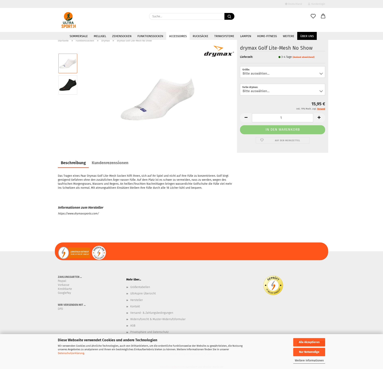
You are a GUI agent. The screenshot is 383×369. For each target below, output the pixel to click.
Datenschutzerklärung (71, 353)
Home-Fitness (267, 36)
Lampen (245, 36)
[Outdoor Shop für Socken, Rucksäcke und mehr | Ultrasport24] (69, 20)
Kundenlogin (317, 4)
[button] (323, 16)
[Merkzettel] (313, 16)
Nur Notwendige (309, 352)
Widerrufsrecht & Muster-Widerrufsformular (158, 319)
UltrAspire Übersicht (143, 293)
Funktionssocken (150, 36)
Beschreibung (73, 162)
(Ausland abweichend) (304, 57)
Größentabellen (140, 287)
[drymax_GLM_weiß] (157, 95)
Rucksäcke (200, 36)
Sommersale (79, 36)
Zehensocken (121, 36)
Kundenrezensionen (110, 162)
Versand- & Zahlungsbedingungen (151, 313)
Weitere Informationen (309, 360)
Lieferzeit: (246, 57)
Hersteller (136, 300)
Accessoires (178, 36)
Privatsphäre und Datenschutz (149, 332)
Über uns (307, 36)
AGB (132, 325)
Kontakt (135, 306)
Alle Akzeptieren (309, 342)
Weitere (288, 36)
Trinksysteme (224, 36)
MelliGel (100, 36)
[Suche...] (229, 16)
